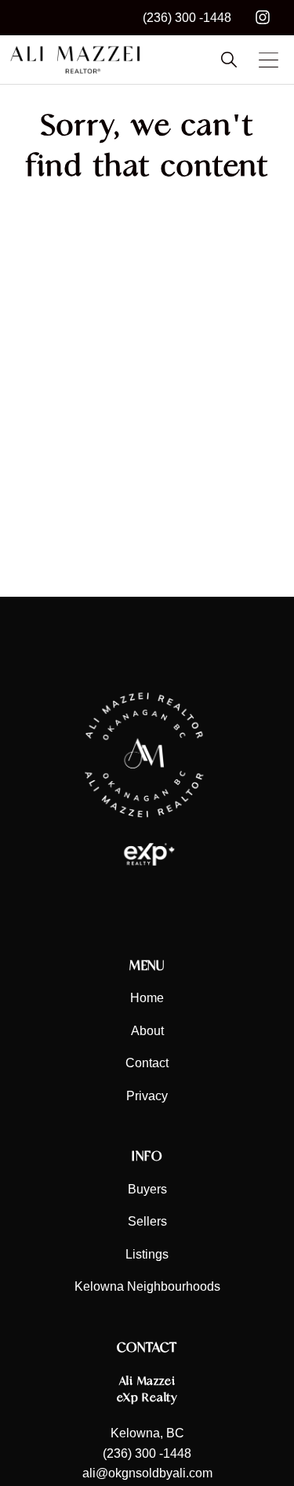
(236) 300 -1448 (187, 17)
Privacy (147, 1096)
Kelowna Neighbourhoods (147, 1286)
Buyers (147, 1189)
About (147, 1030)
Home (147, 998)
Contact (147, 1063)
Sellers (147, 1221)
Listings (147, 1254)
